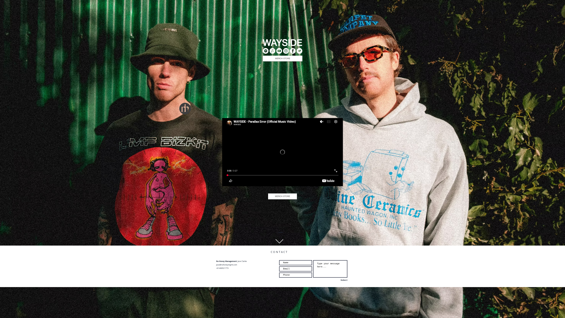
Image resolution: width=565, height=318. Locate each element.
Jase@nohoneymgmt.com (226, 265)
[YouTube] (279, 51)
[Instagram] (286, 51)
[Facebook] (293, 51)
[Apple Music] (272, 51)
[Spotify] (266, 51)
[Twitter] (299, 51)
